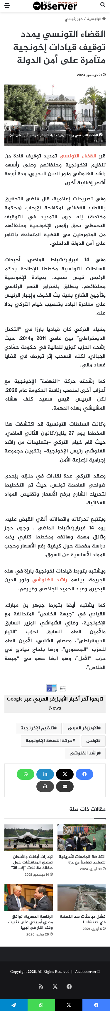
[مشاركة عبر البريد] (65, 786)
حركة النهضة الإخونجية (49, 741)
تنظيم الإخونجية (37, 728)
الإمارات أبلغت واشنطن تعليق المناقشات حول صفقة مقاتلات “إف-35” (32, 862)
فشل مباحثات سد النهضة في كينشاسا (83, 919)
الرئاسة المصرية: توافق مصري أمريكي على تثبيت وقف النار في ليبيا (30, 922)
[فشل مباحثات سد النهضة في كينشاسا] (81, 897)
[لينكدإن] (45, 774)
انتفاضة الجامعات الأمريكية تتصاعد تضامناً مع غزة (82, 860)
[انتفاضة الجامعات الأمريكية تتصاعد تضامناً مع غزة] (81, 838)
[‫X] (65, 774)
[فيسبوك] (84, 774)
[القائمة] (7, 8)
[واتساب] (25, 774)
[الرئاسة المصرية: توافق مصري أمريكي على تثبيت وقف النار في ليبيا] (28, 897)
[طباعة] (45, 786)
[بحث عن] (103, 8)
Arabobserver (85, 972)
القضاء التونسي (78, 156)
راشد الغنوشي (49, 580)
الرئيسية (94, 19)
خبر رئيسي (74, 19)
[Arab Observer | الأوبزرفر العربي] (55, 6)
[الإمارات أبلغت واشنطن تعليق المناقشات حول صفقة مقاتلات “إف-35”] (28, 838)
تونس (92, 741)
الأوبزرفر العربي (83, 728)
